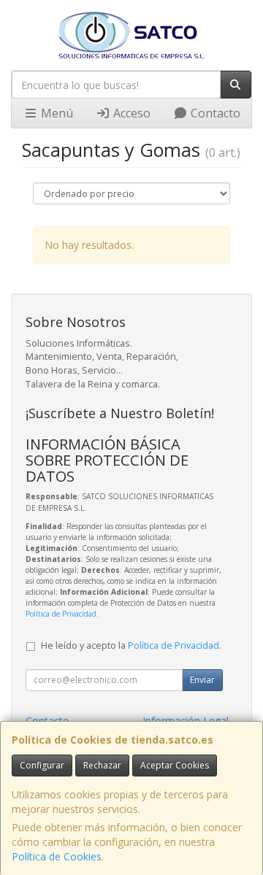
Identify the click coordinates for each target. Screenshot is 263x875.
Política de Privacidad (61, 614)
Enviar (202, 680)
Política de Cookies (57, 856)
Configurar (42, 765)
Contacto (214, 113)
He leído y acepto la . (131, 645)
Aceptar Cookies (174, 765)
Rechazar (102, 765)
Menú (55, 113)
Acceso (130, 113)
